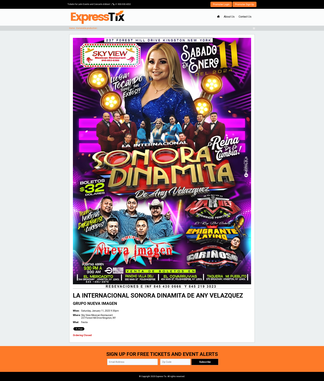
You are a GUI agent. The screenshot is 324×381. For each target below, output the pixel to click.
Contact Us (245, 16)
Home (72, 28)
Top (317, 364)
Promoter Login (221, 4)
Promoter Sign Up (244, 4)
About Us (229, 16)
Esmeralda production (86, 28)
